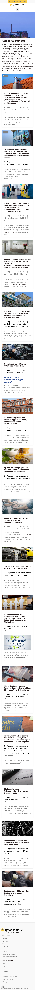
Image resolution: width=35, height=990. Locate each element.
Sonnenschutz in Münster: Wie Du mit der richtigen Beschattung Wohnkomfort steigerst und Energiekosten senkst (17, 314)
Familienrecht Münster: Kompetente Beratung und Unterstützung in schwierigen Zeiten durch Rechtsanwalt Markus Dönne (15, 618)
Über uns (5, 941)
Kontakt (4, 938)
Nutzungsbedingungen (8, 954)
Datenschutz (5, 949)
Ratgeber (4, 969)
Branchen (5, 966)
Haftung (4, 951)
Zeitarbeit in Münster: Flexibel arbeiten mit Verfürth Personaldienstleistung (16, 520)
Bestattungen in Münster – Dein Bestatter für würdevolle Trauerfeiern (16, 893)
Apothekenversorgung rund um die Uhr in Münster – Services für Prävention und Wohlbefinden (16, 470)
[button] (17, 9)
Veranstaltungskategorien (9, 976)
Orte (3, 963)
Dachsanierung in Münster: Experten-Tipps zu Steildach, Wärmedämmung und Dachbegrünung (15, 421)
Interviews (5, 971)
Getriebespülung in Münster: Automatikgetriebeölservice (15, 365)
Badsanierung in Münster (19, 284)
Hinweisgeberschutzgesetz (9, 956)
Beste (4, 974)
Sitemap (4, 982)
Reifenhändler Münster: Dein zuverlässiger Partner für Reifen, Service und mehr (16, 843)
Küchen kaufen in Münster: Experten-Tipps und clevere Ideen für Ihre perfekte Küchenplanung (17, 688)
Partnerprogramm (7, 979)
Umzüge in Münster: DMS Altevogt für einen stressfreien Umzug (17, 567)
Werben (4, 944)
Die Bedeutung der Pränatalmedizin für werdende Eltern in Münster (16, 791)
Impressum (5, 946)
